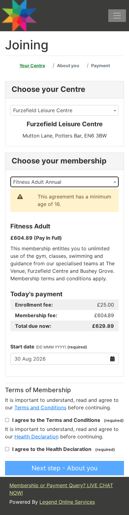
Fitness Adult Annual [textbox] (37, 182)
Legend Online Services (67, 502)
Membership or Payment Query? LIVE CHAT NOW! (61, 489)
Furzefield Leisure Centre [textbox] (42, 110)
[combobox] (64, 110)
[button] (40, 407)
